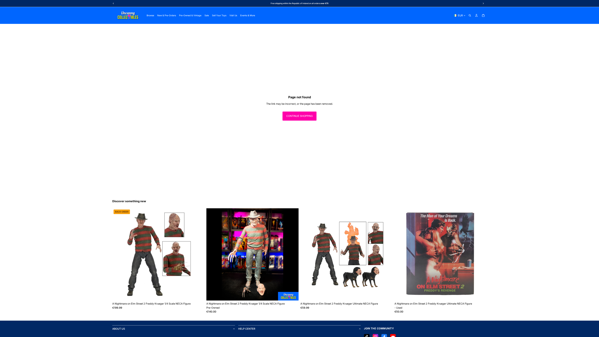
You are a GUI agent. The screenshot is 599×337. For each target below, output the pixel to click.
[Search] (469, 15)
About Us (118, 328)
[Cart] (483, 15)
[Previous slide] (113, 3)
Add (296, 295)
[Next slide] (483, 3)
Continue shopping (299, 115)
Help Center (246, 328)
